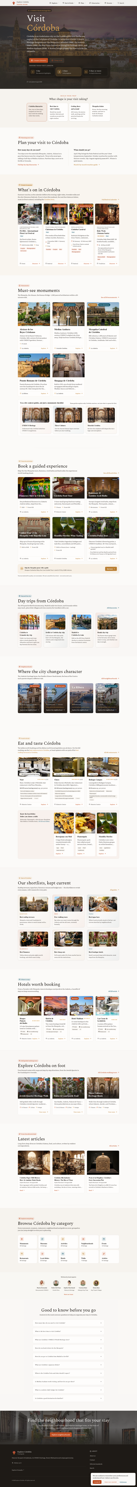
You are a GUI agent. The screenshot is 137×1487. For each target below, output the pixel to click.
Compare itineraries (40, 60)
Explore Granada (17, 1470)
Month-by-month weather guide (86, 164)
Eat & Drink (69, 3)
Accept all (97, 1482)
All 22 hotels (112, 991)
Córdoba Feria (49, 199)
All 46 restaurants (110, 752)
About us (92, 1456)
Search (92, 1468)
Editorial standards (96, 1464)
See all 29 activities (110, 473)
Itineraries (95, 3)
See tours (110, 569)
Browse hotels (80, 1435)
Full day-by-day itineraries (27, 164)
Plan (82, 3)
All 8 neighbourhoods (109, 678)
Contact (92, 1460)
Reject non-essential (111, 1482)
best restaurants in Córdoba (39, 750)
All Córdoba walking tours (107, 1072)
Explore (54, 3)
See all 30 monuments (109, 297)
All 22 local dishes (43, 821)
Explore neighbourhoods (61, 1435)
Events (109, 3)
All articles (113, 1146)
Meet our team (68, 1294)
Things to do (58, 60)
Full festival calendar (109, 199)
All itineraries (112, 608)
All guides (113, 890)
